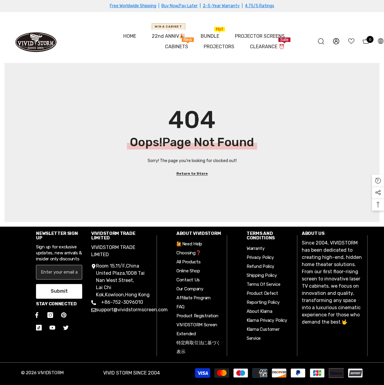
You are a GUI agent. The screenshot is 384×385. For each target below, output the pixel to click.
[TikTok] (39, 327)
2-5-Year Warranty (221, 5)
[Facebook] (36, 315)
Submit (59, 291)
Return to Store (192, 173)
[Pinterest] (64, 315)
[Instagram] (50, 315)
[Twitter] (66, 327)
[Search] (321, 41)
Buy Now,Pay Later (179, 5)
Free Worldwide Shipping (133, 5)
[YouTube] (52, 327)
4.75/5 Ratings (259, 5)
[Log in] (336, 41)
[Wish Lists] (351, 41)
